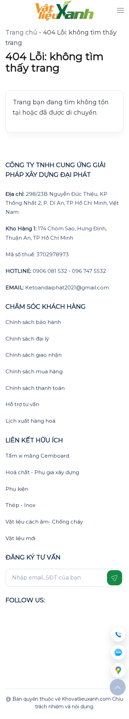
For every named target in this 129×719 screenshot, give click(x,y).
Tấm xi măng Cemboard (37, 455)
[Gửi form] (114, 577)
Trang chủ (21, 32)
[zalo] (118, 652)
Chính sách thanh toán (35, 388)
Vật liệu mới (20, 538)
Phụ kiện (17, 489)
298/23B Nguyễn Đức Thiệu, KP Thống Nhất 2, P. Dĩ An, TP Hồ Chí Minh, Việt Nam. (62, 203)
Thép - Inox (20, 505)
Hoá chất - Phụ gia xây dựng (42, 472)
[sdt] (118, 634)
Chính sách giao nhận (34, 355)
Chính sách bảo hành (33, 322)
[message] (118, 670)
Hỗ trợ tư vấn (22, 404)
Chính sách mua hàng (34, 371)
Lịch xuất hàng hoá (30, 421)
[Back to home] (64, 10)
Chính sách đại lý (27, 338)
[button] (120, 10)
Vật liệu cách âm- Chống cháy (44, 521)
